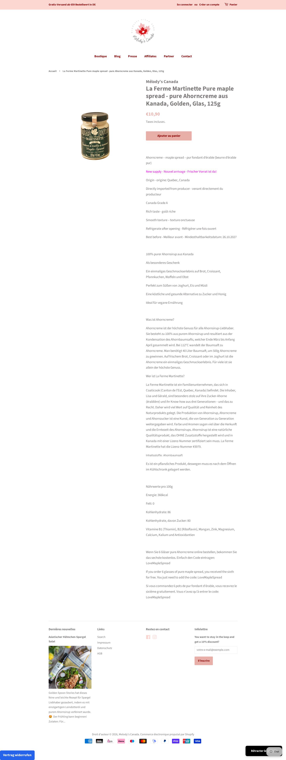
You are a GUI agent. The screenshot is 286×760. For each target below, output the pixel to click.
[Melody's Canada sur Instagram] (154, 638)
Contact (186, 56)
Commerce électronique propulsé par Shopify (167, 734)
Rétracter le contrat (264, 751)
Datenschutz (104, 648)
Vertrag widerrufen (17, 755)
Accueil (53, 71)
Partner (169, 56)
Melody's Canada (129, 734)
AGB (99, 653)
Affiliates (150, 56)
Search (101, 637)
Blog (117, 56)
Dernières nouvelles (62, 629)
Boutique (100, 56)
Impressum (104, 643)
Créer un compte (209, 5)
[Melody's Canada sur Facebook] (148, 638)
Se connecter (185, 5)
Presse (132, 56)
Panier (233, 5)
